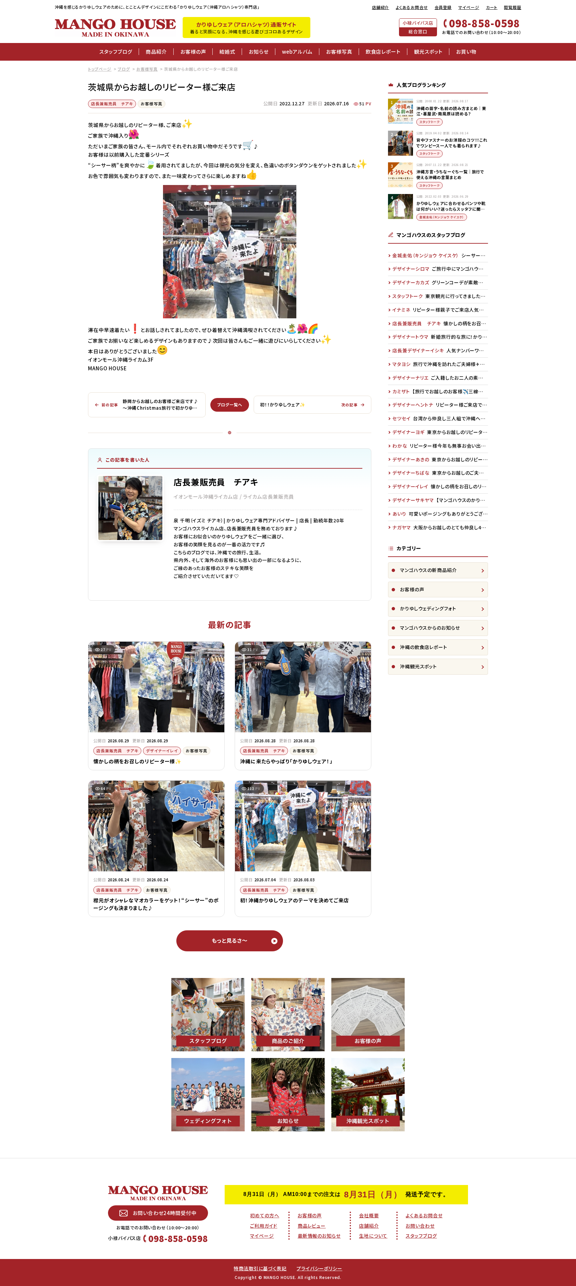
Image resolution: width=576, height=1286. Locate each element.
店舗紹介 (380, 7)
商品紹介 (156, 51)
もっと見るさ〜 (230, 940)
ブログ (124, 69)
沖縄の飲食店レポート (423, 647)
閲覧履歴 (512, 7)
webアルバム (297, 51)
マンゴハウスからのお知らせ (430, 627)
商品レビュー (312, 1225)
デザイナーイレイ (162, 750)
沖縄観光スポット (418, 666)
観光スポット (428, 51)
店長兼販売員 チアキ (112, 103)
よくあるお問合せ (412, 7)
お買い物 (466, 51)
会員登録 (443, 7)
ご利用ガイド (263, 1225)
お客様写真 (339, 51)
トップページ (99, 69)
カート (492, 7)
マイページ (468, 7)
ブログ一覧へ (229, 404)
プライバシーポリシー (319, 1268)
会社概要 (369, 1215)
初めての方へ (264, 1215)
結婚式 (227, 51)
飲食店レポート (383, 51)
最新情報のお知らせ (319, 1235)
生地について (373, 1235)
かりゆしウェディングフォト (428, 608)
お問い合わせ (420, 1225)
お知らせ (259, 51)
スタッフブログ (115, 51)
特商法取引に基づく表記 (260, 1268)
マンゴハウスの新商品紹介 (428, 570)
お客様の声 (193, 51)
